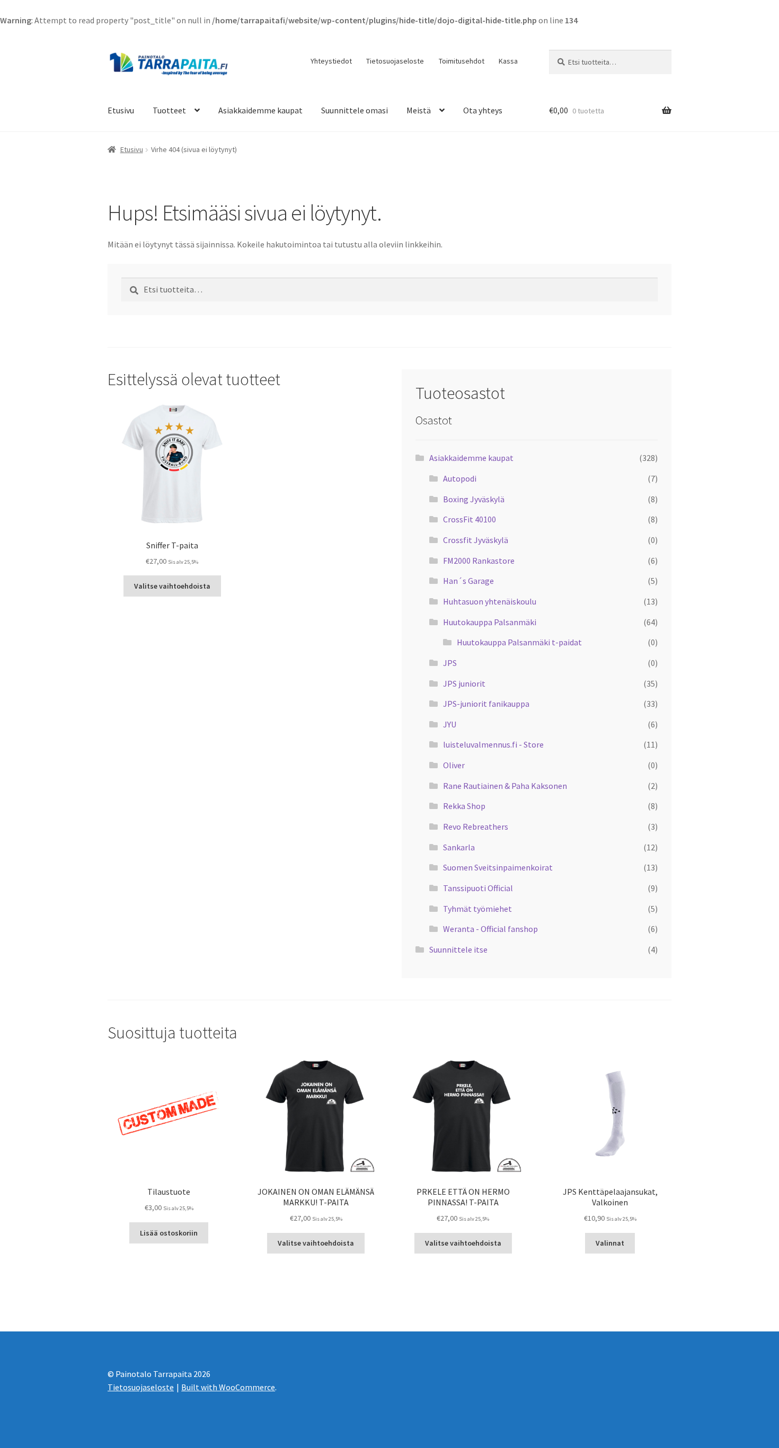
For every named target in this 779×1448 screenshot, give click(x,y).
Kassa (508, 61)
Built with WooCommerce (228, 1387)
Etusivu (121, 110)
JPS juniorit (464, 683)
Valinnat (610, 1243)
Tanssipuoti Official (478, 888)
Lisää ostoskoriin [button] (169, 1233)
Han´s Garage (468, 580)
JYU (449, 724)
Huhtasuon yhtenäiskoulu (489, 601)
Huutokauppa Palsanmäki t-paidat (519, 642)
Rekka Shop (464, 806)
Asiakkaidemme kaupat (260, 110)
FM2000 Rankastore (479, 560)
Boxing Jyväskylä (473, 499)
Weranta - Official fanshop (490, 928)
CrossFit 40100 (469, 519)
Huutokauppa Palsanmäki (489, 622)
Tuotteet (169, 110)
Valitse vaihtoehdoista (172, 586)
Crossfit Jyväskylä (475, 540)
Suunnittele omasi (354, 110)
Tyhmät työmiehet (477, 908)
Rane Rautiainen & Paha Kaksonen (505, 785)
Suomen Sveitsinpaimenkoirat (498, 867)
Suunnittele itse (458, 949)
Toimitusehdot (461, 61)
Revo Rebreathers (475, 826)
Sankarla (459, 847)
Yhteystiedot (331, 61)
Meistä (418, 110)
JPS (450, 663)
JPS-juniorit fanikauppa (486, 703)
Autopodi (459, 478)
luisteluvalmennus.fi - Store (493, 744)
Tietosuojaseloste (395, 61)
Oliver (454, 765)
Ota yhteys (482, 110)
